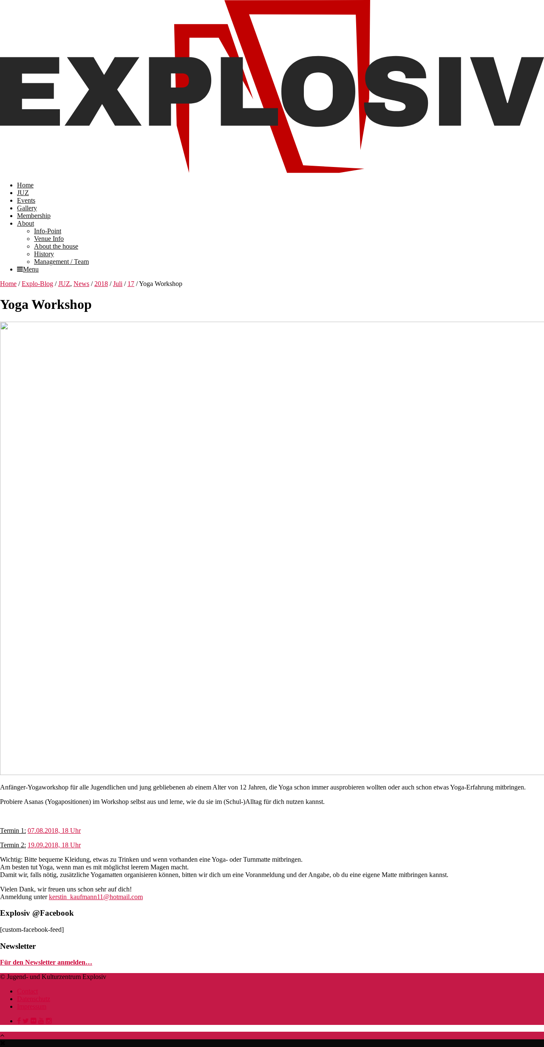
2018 (101, 283)
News (81, 283)
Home (25, 185)
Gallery (27, 208)
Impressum (31, 1006)
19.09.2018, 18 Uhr (54, 845)
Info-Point (47, 231)
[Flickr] (34, 1020)
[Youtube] (41, 1020)
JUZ (23, 192)
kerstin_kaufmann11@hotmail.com (96, 896)
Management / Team (61, 261)
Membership (34, 215)
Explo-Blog (37, 283)
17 (131, 283)
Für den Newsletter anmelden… (46, 962)
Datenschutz (33, 998)
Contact (27, 991)
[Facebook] (19, 1020)
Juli (117, 283)
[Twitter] (26, 1020)
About (25, 223)
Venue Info (49, 238)
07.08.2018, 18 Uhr (54, 830)
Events (26, 200)
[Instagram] (49, 1020)
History (44, 254)
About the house (56, 246)
